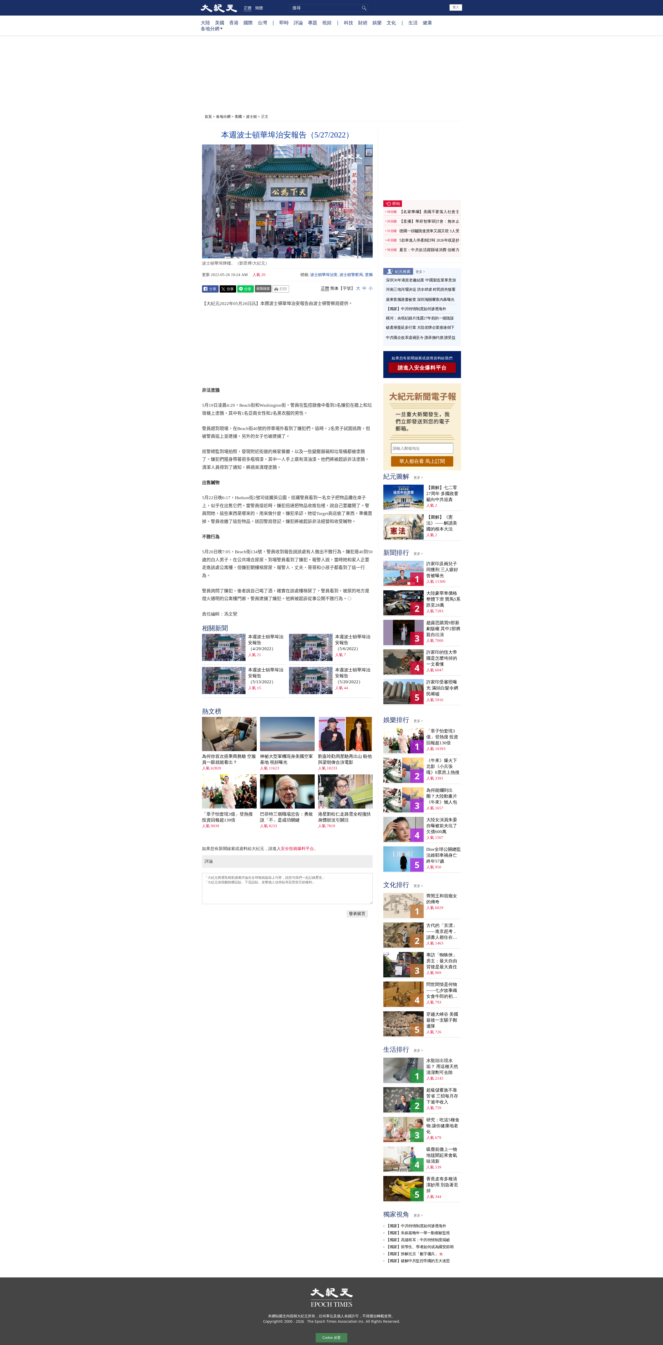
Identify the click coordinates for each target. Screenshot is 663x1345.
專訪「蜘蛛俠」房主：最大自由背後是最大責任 (441, 961)
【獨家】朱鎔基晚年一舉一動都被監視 (418, 1233)
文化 (391, 22)
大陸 (205, 22)
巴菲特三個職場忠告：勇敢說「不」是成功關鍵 (286, 817)
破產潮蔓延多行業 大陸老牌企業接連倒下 (420, 327)
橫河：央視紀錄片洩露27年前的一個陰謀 (420, 318)
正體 (247, 7)
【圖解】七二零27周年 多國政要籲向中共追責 (442, 493)
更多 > (420, 271)
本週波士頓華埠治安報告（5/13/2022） (265, 675)
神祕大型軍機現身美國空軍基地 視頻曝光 (286, 759)
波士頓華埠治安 (323, 275)
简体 (334, 288)
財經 (362, 22)
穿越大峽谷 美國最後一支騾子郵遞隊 (442, 1020)
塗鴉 (369, 275)
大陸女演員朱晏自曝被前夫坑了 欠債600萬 (441, 825)
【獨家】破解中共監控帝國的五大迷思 (418, 1261)
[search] (329, 8)
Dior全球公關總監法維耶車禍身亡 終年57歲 (443, 855)
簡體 (259, 7)
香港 (234, 22)
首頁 (208, 116)
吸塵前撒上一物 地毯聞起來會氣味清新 (441, 1155)
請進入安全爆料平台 (422, 367)
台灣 (262, 22)
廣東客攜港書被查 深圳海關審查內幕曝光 (420, 299)
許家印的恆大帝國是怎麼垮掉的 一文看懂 (441, 658)
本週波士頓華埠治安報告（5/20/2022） (352, 675)
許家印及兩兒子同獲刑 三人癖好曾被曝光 (442, 569)
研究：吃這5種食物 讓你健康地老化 (442, 1125)
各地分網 (210, 28)
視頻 (327, 22)
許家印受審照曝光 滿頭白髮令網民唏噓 (442, 688)
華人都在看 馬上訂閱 (422, 461)
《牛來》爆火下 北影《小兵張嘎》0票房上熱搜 (442, 766)
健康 (427, 22)
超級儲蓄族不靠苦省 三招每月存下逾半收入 (442, 1096)
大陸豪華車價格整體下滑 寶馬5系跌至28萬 (443, 599)
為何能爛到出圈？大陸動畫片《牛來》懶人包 (441, 796)
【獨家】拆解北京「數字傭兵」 (412, 1254)
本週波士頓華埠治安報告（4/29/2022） (265, 642)
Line (245, 289)
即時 (284, 22)
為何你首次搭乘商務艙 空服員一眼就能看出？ (229, 759)
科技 (348, 22)
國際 (248, 22)
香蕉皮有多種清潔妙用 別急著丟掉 (442, 1184)
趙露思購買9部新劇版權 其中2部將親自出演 (443, 628)
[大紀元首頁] (219, 8)
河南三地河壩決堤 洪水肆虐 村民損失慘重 (420, 289)
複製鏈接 (263, 288)
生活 (413, 22)
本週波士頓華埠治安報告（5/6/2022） (352, 642)
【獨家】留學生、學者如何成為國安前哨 (419, 1247)
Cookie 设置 (331, 1338)
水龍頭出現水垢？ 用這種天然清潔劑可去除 (442, 1066)
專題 (312, 22)
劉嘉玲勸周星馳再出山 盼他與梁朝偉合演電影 (345, 759)
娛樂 (377, 22)
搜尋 (363, 8)
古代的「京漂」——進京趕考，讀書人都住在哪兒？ (441, 931)
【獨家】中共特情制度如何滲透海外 (416, 309)
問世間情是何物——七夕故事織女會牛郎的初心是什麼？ (441, 990)
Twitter (228, 289)
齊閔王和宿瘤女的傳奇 (441, 898)
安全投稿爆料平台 (297, 848)
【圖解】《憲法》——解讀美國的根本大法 (441, 523)
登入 (456, 7)
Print (280, 289)
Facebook (210, 289)
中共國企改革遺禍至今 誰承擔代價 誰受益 (420, 338)
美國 (219, 22)
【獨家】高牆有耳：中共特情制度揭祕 (418, 1240)
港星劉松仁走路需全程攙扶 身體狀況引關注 (344, 817)
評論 (298, 22)
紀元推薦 (402, 271)
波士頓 (251, 116)
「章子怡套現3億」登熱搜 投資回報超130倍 (227, 817)
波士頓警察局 (351, 275)
